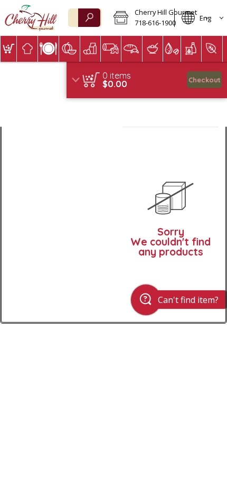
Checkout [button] (204, 79)
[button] (140, 18)
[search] (89, 17)
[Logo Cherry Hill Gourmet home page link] (31, 18)
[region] (147, 80)
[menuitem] (8, 49)
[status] (116, 75)
